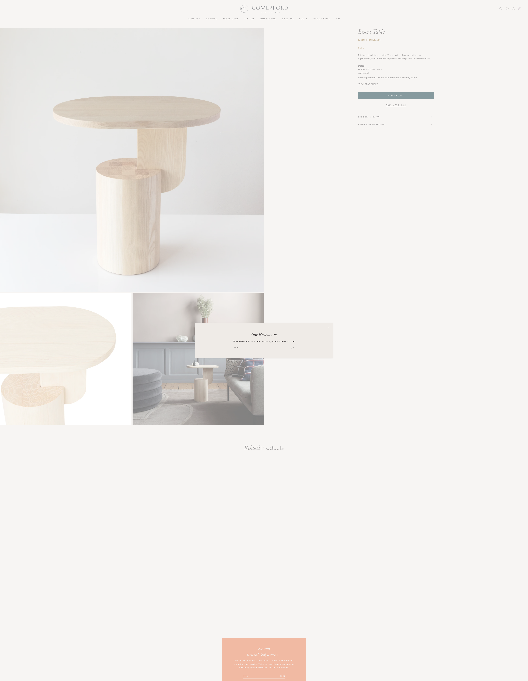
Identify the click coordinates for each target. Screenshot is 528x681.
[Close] (328, 327)
